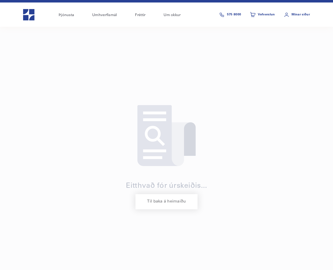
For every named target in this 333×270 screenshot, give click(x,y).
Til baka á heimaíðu (166, 202)
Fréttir (140, 15)
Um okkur (172, 15)
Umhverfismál (104, 15)
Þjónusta (66, 15)
